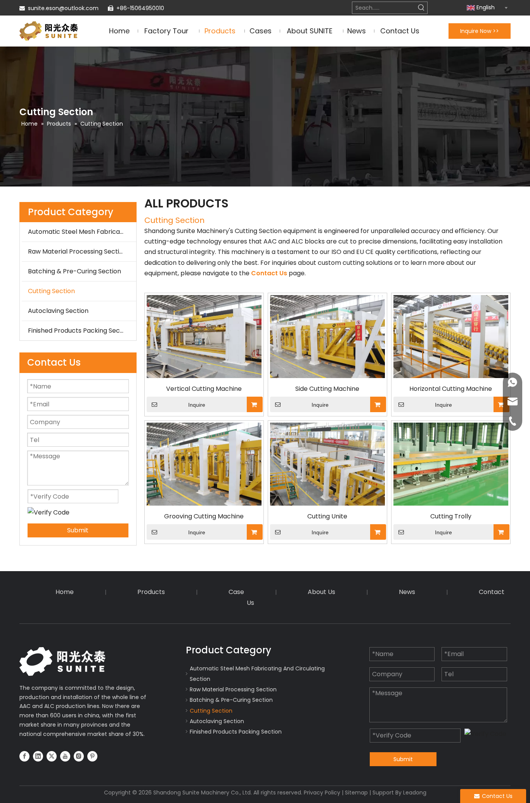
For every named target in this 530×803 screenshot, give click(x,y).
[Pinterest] (92, 756)
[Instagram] (79, 756)
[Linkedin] (38, 756)
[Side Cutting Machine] (327, 336)
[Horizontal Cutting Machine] (450, 336)
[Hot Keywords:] (421, 8)
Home (64, 591)
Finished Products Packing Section (80, 330)
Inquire (196, 405)
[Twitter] (52, 756)
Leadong (414, 792)
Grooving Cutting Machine (204, 516)
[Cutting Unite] (327, 463)
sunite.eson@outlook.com (63, 8)
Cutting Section (51, 291)
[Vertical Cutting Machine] (204, 336)
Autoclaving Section (58, 310)
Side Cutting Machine (327, 389)
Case (236, 591)
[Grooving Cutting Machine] (204, 463)
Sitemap (356, 792)
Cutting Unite (327, 516)
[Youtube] (65, 756)
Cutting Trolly (450, 516)
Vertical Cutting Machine (204, 389)
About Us (321, 591)
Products (151, 591)
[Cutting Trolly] (450, 463)
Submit (77, 530)
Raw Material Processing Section (77, 251)
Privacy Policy (322, 792)
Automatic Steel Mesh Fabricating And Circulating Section (82, 231)
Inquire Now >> (479, 31)
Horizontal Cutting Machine (450, 389)
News (407, 591)
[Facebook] (24, 756)
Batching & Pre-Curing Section (74, 271)
